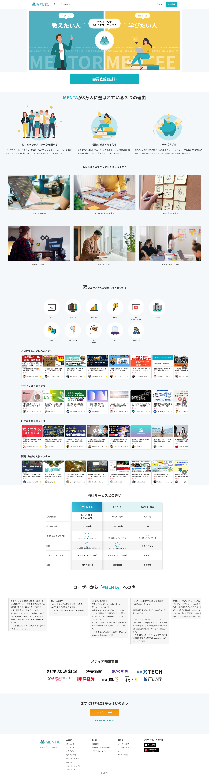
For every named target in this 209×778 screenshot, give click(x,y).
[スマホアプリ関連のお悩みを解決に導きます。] (141, 437)
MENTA (105, 773)
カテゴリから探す (63, 4)
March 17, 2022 (138, 641)
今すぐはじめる (104, 712)
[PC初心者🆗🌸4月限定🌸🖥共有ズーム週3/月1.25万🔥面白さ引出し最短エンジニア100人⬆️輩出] (53, 367)
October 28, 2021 (107, 635)
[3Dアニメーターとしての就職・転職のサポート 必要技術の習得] (53, 473)
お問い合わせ (71, 769)
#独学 (146, 628)
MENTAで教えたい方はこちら (104, 720)
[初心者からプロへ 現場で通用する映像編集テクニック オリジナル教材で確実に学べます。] (141, 473)
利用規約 (95, 744)
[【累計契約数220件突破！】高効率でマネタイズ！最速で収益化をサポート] (162, 402)
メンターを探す (123, 744)
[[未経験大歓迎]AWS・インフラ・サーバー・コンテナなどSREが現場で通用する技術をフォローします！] (119, 367)
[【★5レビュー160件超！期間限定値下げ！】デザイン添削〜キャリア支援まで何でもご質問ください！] (53, 402)
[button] (184, 366)
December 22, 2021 (196, 616)
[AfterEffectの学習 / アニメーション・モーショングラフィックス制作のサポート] (162, 473)
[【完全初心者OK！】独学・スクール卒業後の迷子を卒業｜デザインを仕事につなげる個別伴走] (119, 402)
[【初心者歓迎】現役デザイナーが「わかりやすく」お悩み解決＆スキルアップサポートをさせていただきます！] (97, 402)
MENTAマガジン (124, 755)
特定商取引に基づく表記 (101, 747)
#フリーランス (154, 628)
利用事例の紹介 (71, 755)
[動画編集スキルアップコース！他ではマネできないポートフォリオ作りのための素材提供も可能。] (97, 473)
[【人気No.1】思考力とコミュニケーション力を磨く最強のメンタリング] (75, 437)
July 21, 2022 (22, 628)
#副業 (141, 628)
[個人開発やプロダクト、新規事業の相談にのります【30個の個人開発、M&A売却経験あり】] (162, 437)
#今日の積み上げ (185, 610)
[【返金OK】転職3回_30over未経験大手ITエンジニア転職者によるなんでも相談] (53, 437)
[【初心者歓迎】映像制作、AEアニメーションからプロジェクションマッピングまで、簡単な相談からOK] (119, 473)
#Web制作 (151, 625)
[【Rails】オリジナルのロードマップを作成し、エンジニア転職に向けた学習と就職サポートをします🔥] (141, 367)
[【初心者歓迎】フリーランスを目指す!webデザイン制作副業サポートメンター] (32, 402)
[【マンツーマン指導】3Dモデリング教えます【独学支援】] (75, 473)
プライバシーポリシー (100, 751)
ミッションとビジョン (74, 766)
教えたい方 (70, 744)
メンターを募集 (123, 747)
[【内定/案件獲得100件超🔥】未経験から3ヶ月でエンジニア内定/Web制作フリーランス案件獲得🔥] (32, 367)
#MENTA (95, 625)
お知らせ (69, 762)
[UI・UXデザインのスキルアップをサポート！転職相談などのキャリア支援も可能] (141, 402)
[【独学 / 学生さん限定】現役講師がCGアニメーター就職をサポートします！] (32, 473)
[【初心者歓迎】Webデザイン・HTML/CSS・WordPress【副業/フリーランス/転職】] (75, 367)
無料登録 (171, 4)
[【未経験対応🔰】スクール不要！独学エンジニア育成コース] (97, 367)
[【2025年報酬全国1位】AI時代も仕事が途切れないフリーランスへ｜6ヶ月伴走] (119, 437)
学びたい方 (70, 747)
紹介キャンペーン (72, 758)
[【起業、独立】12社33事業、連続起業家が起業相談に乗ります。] (97, 437)
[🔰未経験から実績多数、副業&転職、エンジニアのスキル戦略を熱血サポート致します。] (32, 437)
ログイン (158, 4)
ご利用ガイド (71, 751)
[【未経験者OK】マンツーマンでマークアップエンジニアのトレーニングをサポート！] (162, 367)
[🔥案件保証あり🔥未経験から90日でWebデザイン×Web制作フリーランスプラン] (75, 402)
